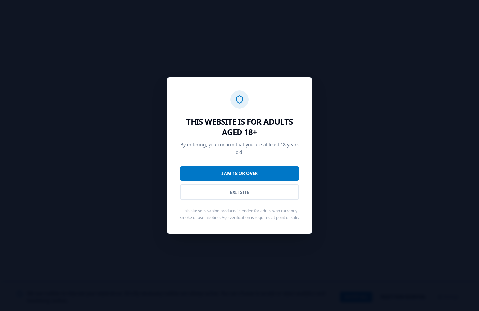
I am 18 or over (239, 173)
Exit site (239, 192)
